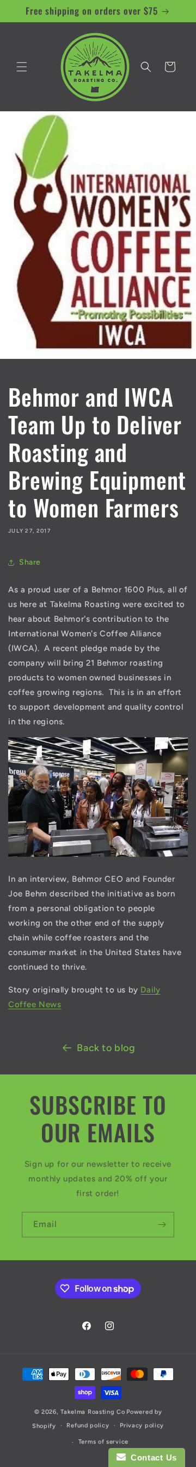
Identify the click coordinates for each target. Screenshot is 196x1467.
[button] (22, 67)
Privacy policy (142, 1425)
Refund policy (87, 1425)
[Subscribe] (162, 1224)
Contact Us (151, 1457)
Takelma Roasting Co (92, 1411)
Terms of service (103, 1441)
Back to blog (106, 1048)
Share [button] (30, 562)
